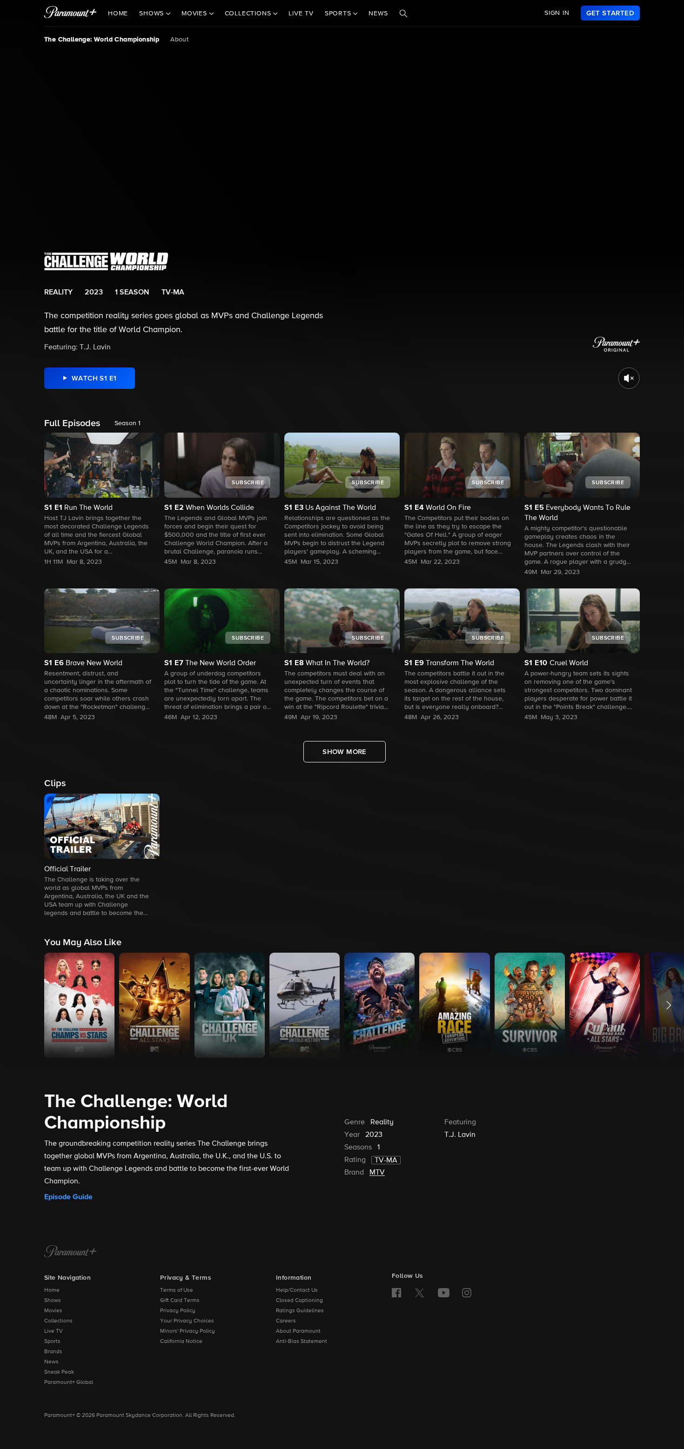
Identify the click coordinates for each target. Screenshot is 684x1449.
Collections (58, 1321)
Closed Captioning (299, 1300)
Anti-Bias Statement (301, 1341)
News (378, 13)
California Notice (181, 1341)
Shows (52, 1300)
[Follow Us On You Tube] (443, 1292)
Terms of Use (176, 1290)
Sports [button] (339, 13)
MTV (377, 1172)
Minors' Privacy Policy (187, 1331)
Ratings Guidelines (300, 1311)
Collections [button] (249, 13)
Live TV (301, 13)
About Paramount (298, 1331)
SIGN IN (557, 13)
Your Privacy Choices (187, 1321)
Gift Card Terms (180, 1300)
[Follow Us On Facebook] (396, 1292)
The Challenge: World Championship (101, 39)
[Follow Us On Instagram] (466, 1292)
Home (118, 13)
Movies (53, 1311)
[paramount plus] (70, 13)
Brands (53, 1352)
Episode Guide (68, 1197)
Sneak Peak (59, 1372)
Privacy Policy (177, 1311)
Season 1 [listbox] (127, 423)
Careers (286, 1321)
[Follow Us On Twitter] (419, 1292)
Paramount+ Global (68, 1382)
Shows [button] (152, 13)
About (179, 39)
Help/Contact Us (297, 1290)
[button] (102, 856)
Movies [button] (195, 13)
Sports (52, 1341)
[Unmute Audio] (629, 378)
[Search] (403, 13)
